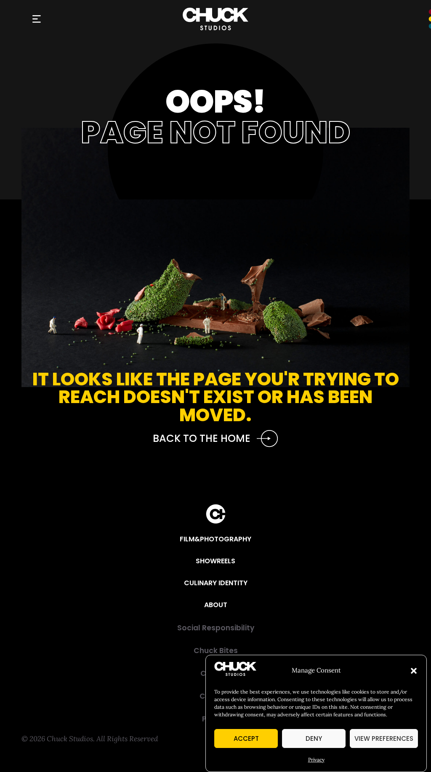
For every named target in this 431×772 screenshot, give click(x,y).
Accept (246, 738)
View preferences (383, 738)
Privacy (316, 759)
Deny (314, 738)
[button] (414, 671)
